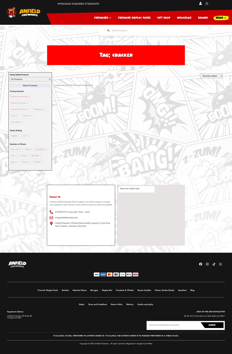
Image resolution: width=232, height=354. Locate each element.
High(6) (14, 136)
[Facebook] (201, 264)
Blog (192, 290)
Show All (14, 149)
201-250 (35, 156)
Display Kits (107, 290)
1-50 (12, 156)
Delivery (130, 304)
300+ (13, 162)
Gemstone (38, 109)
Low (24, 136)
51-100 (23, 156)
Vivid (13, 115)
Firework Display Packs (48, 290)
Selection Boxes (80, 290)
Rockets (65, 290)
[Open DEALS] (225, 18)
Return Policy (117, 304)
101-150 (25, 162)
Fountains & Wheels (125, 290)
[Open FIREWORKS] (110, 18)
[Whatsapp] (221, 264)
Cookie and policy (145, 304)
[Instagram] (207, 264)
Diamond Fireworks (19, 109)
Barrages (94, 290)
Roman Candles (144, 290)
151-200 (37, 162)
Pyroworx (26, 115)
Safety (81, 304)
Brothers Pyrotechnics (19, 96)
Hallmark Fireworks (18, 103)
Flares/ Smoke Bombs (164, 290)
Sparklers (182, 290)
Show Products (30, 85)
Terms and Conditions (97, 304)
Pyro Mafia (15, 122)
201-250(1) (40, 149)
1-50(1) (27, 149)
